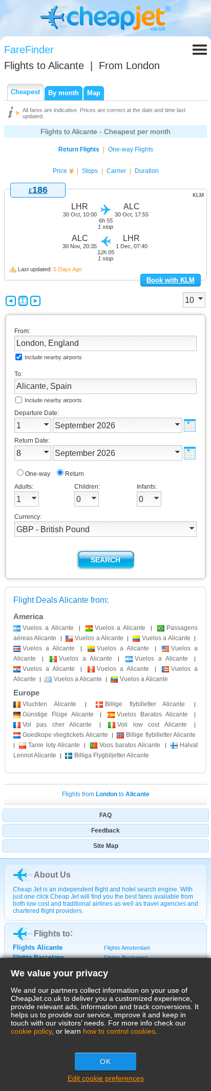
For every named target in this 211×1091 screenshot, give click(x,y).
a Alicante (48, 627)
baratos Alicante (130, 745)
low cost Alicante (151, 724)
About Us (52, 874)
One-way (37, 473)
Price (60, 170)
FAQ (105, 815)
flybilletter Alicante (145, 704)
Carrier (116, 170)
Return (74, 473)
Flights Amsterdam (127, 948)
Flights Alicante (37, 947)
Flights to (44, 65)
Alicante (49, 704)
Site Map (105, 845)
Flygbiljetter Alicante (111, 755)
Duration (147, 170)
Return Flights (78, 149)
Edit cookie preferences (106, 1078)
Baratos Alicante (152, 714)
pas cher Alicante (57, 724)
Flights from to (106, 794)
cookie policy (31, 1031)
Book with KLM (170, 280)
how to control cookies (119, 1031)
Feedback (105, 830)
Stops (90, 170)
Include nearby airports (53, 357)
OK (105, 1061)
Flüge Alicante (58, 714)
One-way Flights (130, 149)
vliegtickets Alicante (65, 734)
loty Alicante (54, 745)
